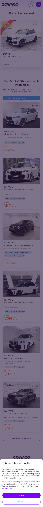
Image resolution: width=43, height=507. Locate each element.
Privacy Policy (7, 488)
